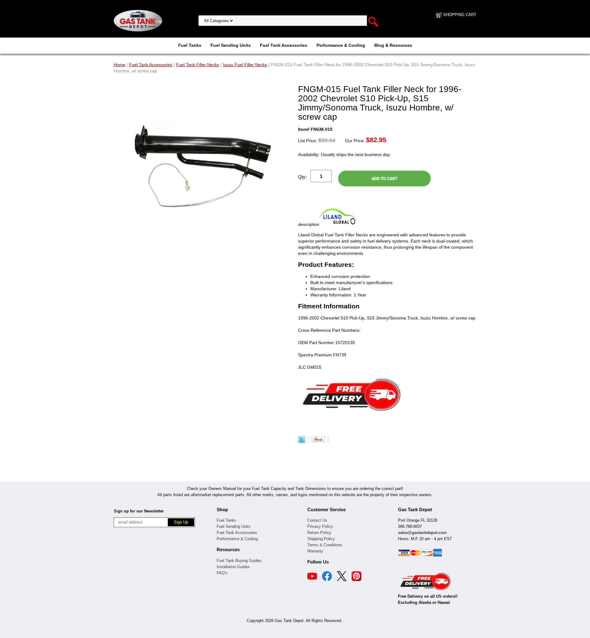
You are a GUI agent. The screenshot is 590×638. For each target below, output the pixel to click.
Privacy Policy (320, 526)
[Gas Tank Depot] (138, 20)
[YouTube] (312, 577)
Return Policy (319, 532)
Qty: (302, 176)
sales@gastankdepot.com (422, 532)
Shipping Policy (321, 538)
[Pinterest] (356, 577)
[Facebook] (327, 577)
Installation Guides (233, 566)
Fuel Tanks (189, 45)
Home (119, 64)
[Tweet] (301, 441)
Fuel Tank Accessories (283, 45)
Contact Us (317, 520)
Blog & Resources (393, 45)
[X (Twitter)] (342, 577)
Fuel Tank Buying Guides (239, 560)
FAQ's (222, 573)
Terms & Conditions (324, 545)
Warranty (315, 551)
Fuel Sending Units (230, 45)
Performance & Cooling (341, 45)
